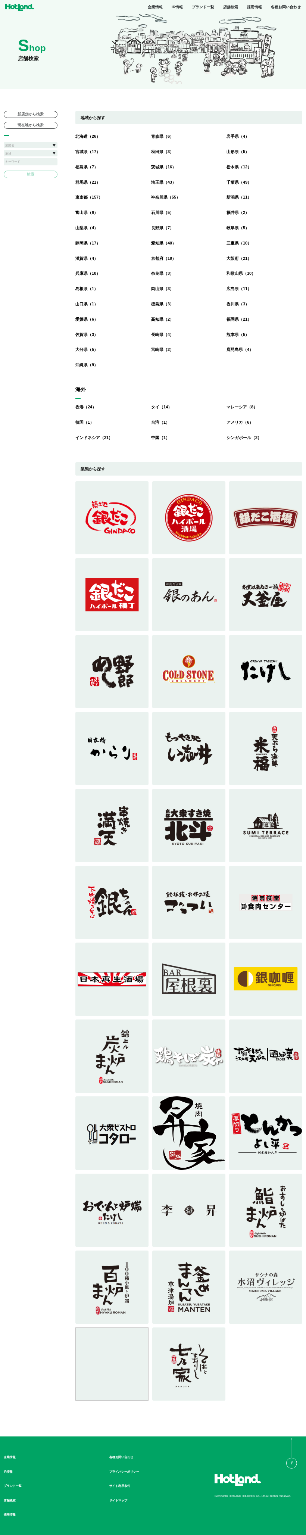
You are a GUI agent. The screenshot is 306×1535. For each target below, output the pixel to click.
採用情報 (254, 7)
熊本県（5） (238, 334)
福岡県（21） (239, 319)
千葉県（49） (239, 182)
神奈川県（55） (165, 197)
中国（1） (160, 437)
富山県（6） (86, 212)
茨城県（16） (163, 167)
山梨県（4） (86, 227)
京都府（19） (163, 258)
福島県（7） (86, 167)
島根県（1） (86, 288)
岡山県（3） (162, 288)
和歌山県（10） (241, 273)
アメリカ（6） (240, 422)
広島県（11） (239, 288)
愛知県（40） (163, 243)
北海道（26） (87, 136)
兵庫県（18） (87, 273)
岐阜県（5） (238, 227)
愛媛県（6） (86, 319)
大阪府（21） (239, 258)
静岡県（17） (87, 243)
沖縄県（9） (86, 364)
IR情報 (177, 7)
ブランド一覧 (203, 7)
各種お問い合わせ (286, 7)
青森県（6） (162, 136)
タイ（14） (161, 407)
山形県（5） (238, 151)
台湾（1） (160, 422)
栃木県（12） (239, 167)
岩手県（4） (238, 136)
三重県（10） (239, 243)
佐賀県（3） (86, 334)
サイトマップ (118, 1500)
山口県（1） (86, 304)
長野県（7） (162, 227)
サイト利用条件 (119, 1486)
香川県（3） (238, 304)
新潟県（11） (239, 197)
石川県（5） (162, 212)
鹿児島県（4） (240, 349)
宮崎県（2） (162, 349)
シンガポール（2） (244, 437)
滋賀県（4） (86, 258)
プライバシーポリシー (124, 1471)
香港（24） (85, 407)
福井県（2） (238, 212)
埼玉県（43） (163, 182)
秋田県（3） (162, 151)
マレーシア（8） (242, 407)
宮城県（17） (87, 151)
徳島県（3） (162, 304)
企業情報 (155, 7)
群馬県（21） (87, 182)
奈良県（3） (162, 273)
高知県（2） (162, 319)
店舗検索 (230, 7)
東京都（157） (89, 197)
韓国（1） (84, 422)
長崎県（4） (162, 334)
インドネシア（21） (94, 437)
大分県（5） (86, 349)
